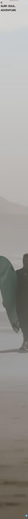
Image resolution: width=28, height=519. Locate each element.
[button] (26, 2)
